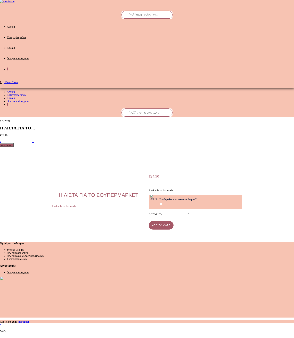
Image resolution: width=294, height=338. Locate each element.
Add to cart (6, 145)
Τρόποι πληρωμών (17, 259)
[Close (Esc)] (290, 4)
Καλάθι (11, 98)
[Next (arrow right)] (288, 169)
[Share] (283, 4)
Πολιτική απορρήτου (18, 252)
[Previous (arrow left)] (6, 169)
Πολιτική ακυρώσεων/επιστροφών (25, 255)
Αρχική (11, 91)
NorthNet (23, 321)
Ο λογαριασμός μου (18, 101)
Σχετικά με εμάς (15, 249)
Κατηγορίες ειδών (16, 94)
